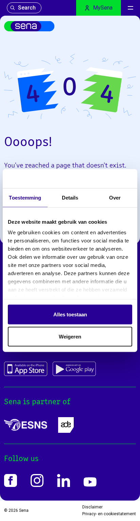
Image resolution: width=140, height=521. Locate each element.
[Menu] (130, 8)
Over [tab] (115, 197)
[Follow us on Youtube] (90, 482)
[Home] (29, 26)
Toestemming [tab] (25, 197)
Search (27, 7)
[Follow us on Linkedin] (63, 480)
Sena (24, 510)
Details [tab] (70, 197)
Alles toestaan (70, 314)
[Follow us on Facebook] (10, 480)
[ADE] (66, 425)
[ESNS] (25, 425)
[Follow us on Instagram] (37, 480)
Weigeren (70, 337)
